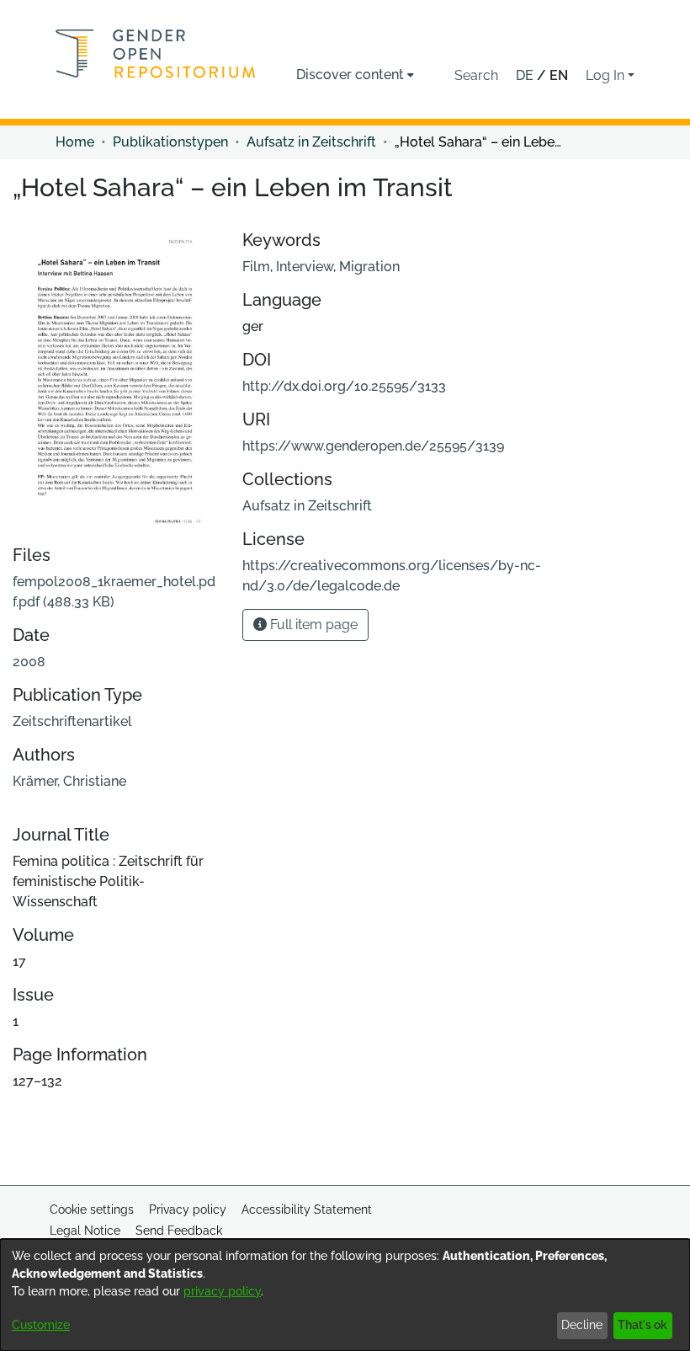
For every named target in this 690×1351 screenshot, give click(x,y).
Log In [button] (607, 75)
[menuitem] (355, 75)
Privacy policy (187, 1209)
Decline (581, 1325)
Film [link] (256, 267)
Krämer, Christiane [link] (69, 781)
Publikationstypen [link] (170, 142)
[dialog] (345, 1295)
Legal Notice (85, 1230)
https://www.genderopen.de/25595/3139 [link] (373, 446)
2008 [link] (29, 662)
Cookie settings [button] (92, 1209)
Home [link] (75, 142)
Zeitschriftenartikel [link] (72, 721)
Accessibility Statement (307, 1209)
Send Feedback (178, 1230)
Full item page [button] (312, 625)
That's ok (642, 1325)
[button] (476, 76)
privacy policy (222, 1291)
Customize (41, 1325)
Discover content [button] (350, 75)
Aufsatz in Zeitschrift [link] (311, 142)
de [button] (526, 75)
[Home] (156, 53)
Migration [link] (369, 267)
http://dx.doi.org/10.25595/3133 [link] (344, 386)
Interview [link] (304, 267)
